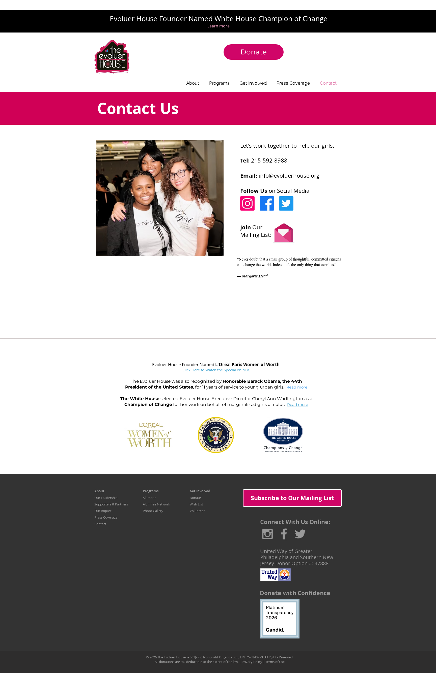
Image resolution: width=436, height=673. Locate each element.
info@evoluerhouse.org (289, 175)
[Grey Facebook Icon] (284, 534)
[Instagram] (247, 203)
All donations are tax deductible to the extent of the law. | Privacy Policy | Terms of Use (220, 661)
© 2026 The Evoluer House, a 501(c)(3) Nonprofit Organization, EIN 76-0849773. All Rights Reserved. (219, 657)
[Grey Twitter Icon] (300, 534)
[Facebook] (267, 203)
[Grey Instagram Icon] (267, 534)
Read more (296, 387)
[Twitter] (286, 203)
